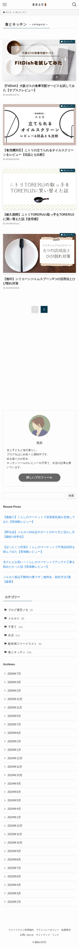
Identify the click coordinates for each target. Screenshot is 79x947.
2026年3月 (14, 682)
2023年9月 (14, 851)
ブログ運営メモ (20, 609)
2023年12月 (14, 825)
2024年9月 (14, 783)
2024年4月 (14, 808)
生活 (14, 635)
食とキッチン (19, 652)
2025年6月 (14, 732)
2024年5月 (14, 800)
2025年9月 (14, 716)
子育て (15, 626)
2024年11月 (14, 766)
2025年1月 (14, 749)
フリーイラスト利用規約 (21, 930)
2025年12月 (14, 699)
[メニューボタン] (4, 4)
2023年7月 (14, 868)
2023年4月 (14, 884)
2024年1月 (14, 817)
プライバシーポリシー (47, 930)
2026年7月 (14, 673)
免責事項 (66, 930)
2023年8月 (14, 859)
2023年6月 (14, 876)
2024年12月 (14, 758)
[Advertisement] (39, 365)
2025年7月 (14, 724)
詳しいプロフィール (39, 477)
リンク (55, 935)
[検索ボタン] (74, 4)
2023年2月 (14, 901)
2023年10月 (14, 842)
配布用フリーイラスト (24, 643)
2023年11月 (14, 834)
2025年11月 (14, 707)
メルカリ (16, 618)
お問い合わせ (27, 935)
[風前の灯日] (39, 4)
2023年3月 (14, 893)
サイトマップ (43, 935)
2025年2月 (14, 741)
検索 (71, 495)
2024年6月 (14, 791)
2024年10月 (14, 775)
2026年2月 (14, 690)
